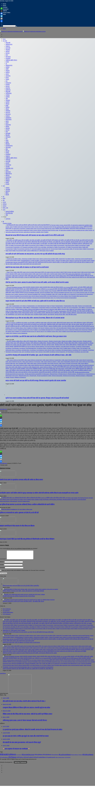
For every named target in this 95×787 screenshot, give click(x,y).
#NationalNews (74, 754)
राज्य (4, 186)
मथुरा (7, 140)
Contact (5, 7)
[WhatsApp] (47, 416)
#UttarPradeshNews (39, 757)
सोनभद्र (8, 179)
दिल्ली (7, 195)
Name (2, 562)
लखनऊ (5, 11)
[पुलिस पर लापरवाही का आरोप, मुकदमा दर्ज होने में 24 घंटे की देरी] (16, 509)
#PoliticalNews (87, 754)
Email (2, 564)
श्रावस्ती (7, 167)
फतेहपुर (8, 116)
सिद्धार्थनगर (9, 173)
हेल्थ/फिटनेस (9, 213)
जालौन (7, 102)
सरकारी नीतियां (10, 211)
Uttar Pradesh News (59, 757)
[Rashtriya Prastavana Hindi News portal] (22, 31)
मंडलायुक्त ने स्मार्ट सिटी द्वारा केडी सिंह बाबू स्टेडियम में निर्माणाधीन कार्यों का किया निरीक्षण (27, 539)
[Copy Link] (47, 423)
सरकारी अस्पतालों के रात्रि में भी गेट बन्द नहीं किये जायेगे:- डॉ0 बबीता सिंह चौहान (23, 601)
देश (3, 197)
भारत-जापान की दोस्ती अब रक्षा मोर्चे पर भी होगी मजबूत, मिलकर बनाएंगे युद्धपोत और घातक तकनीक (36, 381)
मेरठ (7, 149)
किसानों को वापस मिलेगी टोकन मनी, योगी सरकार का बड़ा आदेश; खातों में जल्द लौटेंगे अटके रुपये (35, 235)
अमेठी (7, 69)
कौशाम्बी (8, 43)
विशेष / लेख (5, 208)
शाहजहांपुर (8, 165)
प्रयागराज (8, 57)
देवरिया (7, 107)
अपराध (4, 202)
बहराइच (8, 128)
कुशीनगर (8, 90)
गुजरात (7, 188)
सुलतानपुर (8, 177)
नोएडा (7, 109)
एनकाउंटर (8, 83)
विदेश (4, 198)
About (4, 5)
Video (4, 14)
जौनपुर (7, 104)
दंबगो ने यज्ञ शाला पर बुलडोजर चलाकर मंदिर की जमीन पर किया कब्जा (21, 480)
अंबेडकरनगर (9, 44)
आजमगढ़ (8, 76)
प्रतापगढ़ (8, 112)
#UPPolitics (19, 757)
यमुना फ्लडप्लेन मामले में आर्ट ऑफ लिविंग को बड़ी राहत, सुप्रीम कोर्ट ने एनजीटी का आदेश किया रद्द (35, 301)
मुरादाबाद (8, 147)
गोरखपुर (8, 50)
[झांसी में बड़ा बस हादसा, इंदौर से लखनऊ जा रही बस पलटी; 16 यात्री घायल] (50, 264)
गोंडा (7, 98)
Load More (3, 673)
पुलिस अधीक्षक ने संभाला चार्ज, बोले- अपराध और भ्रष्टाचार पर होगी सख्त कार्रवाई (23, 591)
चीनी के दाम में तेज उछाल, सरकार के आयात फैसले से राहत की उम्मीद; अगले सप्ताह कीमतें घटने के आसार (37, 282)
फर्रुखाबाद (8, 118)
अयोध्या (8, 51)
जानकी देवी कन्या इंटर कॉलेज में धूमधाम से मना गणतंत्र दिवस (19, 596)
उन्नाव (7, 79)
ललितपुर (8, 160)
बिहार (7, 193)
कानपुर (8, 53)
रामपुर (7, 153)
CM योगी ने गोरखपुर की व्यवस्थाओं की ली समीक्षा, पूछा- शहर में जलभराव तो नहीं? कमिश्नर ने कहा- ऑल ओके (38, 355)
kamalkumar (3, 409)
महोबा (7, 142)
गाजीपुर (8, 95)
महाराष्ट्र (8, 191)
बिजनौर (8, 135)
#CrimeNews (18, 754)
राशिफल (4, 204)
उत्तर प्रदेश (5, 41)
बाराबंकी (8, 133)
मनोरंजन (4, 206)
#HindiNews (38, 755)
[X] (47, 418)
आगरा (7, 74)
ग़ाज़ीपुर (8, 97)
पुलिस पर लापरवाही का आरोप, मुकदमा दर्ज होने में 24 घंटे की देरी (19, 513)
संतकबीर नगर (9, 168)
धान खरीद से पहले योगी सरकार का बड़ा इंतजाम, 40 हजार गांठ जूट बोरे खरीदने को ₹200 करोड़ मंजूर (35, 254)
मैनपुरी (7, 151)
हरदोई (7, 62)
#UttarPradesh (28, 757)
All (6, 64)
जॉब (7, 215)
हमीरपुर (8, 180)
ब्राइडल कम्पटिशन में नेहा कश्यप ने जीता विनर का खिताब (17, 526)
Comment (3, 559)
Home (4, 4)
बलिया (7, 126)
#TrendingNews (4, 757)
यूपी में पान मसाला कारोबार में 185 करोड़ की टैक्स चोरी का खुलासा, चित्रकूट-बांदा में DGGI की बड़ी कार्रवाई (37, 398)
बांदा (7, 55)
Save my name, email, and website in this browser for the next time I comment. (23, 570)
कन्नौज (8, 84)
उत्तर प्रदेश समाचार (68, 757)
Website (2, 567)
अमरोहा (7, 67)
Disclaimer (6, 9)
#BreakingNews (8, 754)
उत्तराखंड (8, 189)
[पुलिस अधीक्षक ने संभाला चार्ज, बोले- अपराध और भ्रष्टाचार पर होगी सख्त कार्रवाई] (30, 589)
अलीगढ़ (8, 72)
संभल (7, 170)
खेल (4, 200)
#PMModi (80, 754)
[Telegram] (47, 422)
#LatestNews (55, 754)
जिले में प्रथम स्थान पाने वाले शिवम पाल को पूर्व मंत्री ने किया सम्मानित (21, 586)
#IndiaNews (47, 755)
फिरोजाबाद (8, 119)
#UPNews (12, 757)
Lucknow (8, 219)
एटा (7, 81)
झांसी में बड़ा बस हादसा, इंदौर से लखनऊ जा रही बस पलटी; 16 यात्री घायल (27, 267)
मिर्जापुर (8, 144)
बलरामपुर (8, 125)
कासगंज (8, 88)
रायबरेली (8, 58)
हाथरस (7, 184)
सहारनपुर (8, 172)
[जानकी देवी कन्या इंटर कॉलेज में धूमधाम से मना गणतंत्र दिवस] (24, 594)
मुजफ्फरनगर (9, 146)
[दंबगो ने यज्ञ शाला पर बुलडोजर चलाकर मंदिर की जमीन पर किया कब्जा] (8, 476)
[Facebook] (47, 420)
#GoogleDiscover (28, 754)
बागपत (7, 130)
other (4, 210)
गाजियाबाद (9, 93)
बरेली (7, 123)
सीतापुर (8, 175)
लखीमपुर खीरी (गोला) (11, 60)
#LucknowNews (65, 754)
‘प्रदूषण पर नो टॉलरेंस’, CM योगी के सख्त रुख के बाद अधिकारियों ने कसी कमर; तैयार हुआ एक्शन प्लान (36, 336)
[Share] (47, 425)
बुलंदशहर (8, 137)
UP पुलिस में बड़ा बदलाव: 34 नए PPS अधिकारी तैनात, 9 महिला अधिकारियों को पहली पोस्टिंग (27, 504)
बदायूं (7, 121)
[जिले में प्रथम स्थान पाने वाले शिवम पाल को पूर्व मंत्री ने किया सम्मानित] (10, 584)
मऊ (7, 139)
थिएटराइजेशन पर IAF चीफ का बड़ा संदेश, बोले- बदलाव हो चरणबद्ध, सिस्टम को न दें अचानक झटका (35, 318)
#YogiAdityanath (50, 757)
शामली (7, 163)
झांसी (7, 105)
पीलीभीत (8, 111)
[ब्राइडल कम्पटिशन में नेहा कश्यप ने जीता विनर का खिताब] (8, 522)
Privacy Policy (6, 12)
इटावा (7, 77)
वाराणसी (8, 48)
